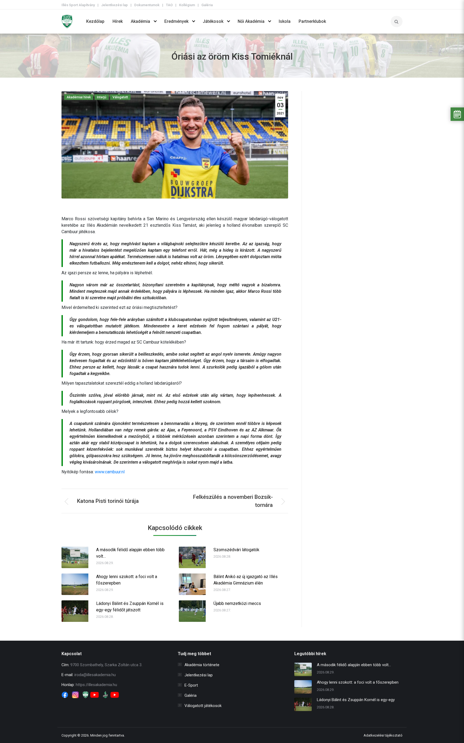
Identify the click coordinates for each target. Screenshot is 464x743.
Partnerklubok (312, 21)
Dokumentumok (147, 5)
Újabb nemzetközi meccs (237, 603)
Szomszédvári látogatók (236, 549)
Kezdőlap (95, 21)
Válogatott (120, 97)
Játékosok (213, 21)
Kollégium (187, 5)
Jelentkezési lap (114, 5)
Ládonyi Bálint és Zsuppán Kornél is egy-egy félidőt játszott (130, 606)
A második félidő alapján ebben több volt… (130, 553)
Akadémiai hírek (79, 97)
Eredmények (176, 21)
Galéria (207, 5)
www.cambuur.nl (110, 471)
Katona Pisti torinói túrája (108, 501)
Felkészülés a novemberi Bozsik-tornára (233, 501)
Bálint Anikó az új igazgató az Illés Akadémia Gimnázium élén (245, 580)
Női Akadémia (251, 21)
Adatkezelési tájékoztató (383, 735)
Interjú (101, 97)
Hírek (118, 21)
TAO (169, 5)
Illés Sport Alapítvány (78, 5)
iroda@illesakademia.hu (95, 674)
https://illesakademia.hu (96, 684)
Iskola (285, 21)
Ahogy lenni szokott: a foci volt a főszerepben (126, 580)
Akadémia (140, 21)
